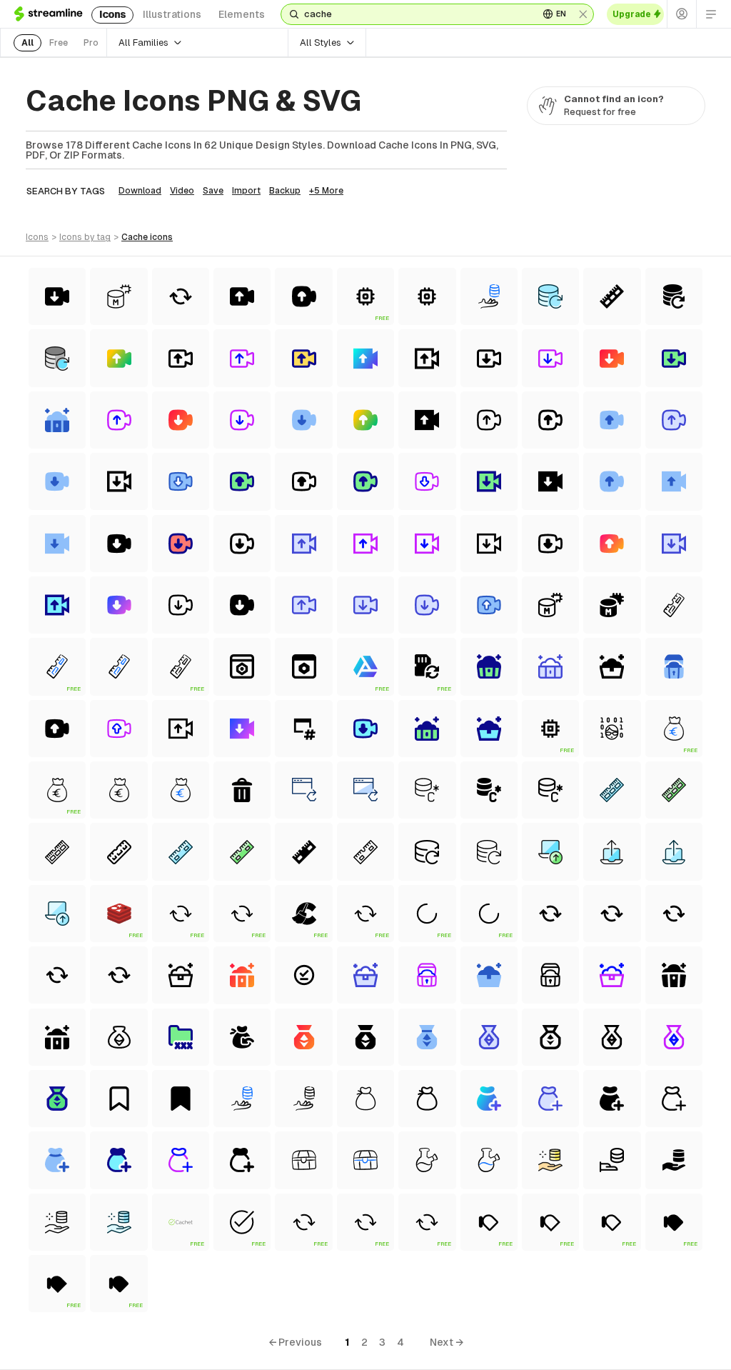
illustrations (172, 14)
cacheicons (147, 237)
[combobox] (416, 14)
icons (112, 14)
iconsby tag (85, 237)
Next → (446, 1342)
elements (241, 14)
